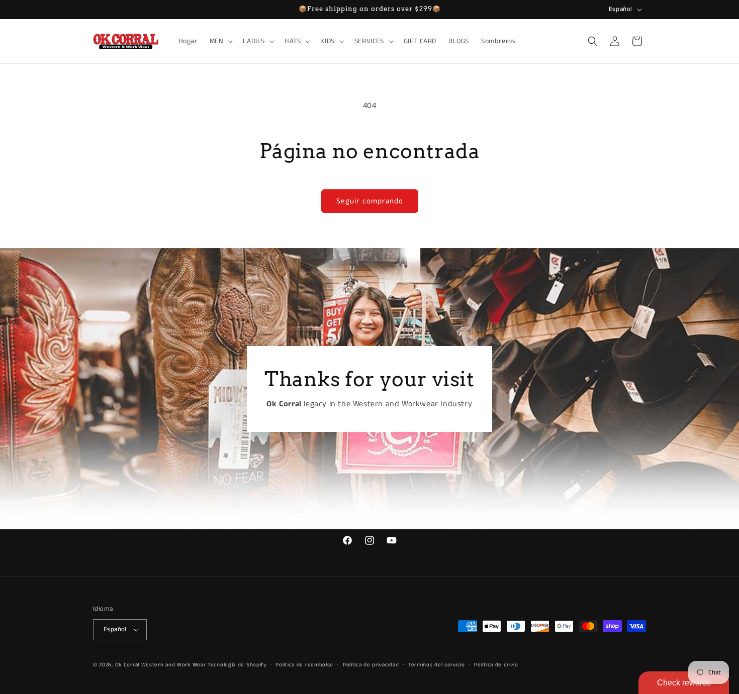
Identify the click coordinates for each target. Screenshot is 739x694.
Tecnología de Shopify (237, 665)
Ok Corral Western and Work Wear (160, 665)
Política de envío (496, 665)
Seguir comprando (369, 201)
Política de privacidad (371, 665)
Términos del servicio (436, 665)
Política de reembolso (304, 665)
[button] (220, 41)
